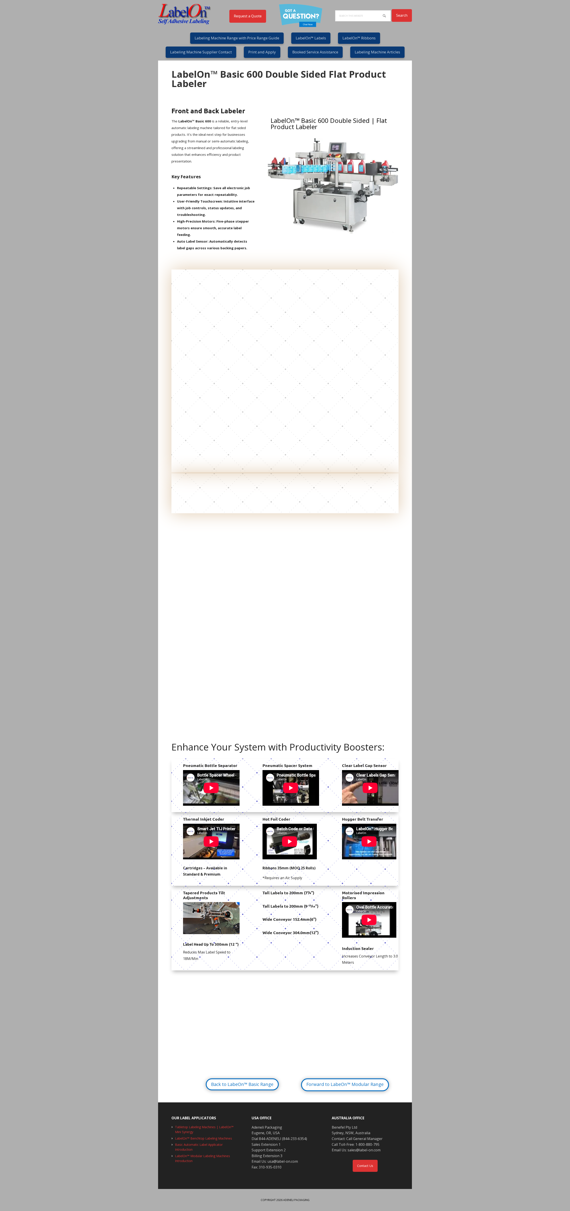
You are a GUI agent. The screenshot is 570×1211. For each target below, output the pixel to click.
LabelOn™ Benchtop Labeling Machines (203, 1138)
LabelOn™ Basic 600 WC (212, 494)
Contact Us (365, 1166)
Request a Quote (248, 16)
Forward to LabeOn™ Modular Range (345, 1084)
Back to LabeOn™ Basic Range (242, 1084)
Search (401, 15)
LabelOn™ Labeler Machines (187, 13)
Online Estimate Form (296, 1034)
